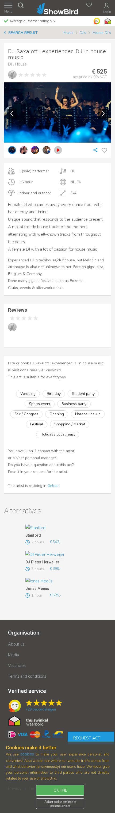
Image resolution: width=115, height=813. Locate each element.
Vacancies (17, 665)
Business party (74, 403)
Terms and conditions (27, 676)
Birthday (54, 393)
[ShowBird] (57, 7)
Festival (36, 424)
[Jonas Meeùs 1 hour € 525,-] (56, 581)
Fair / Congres (26, 414)
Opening (56, 414)
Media (13, 655)
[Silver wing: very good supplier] (12, 74)
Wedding (28, 393)
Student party (83, 393)
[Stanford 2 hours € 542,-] (56, 528)
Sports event (39, 403)
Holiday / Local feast (57, 434)
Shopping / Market (69, 424)
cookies (27, 754)
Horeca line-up (88, 414)
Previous (12, 114)
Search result (23, 32)
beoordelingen (40, 709)
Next (103, 114)
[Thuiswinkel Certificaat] (28, 720)
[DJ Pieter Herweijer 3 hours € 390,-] (56, 555)
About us (16, 644)
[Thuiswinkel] (107, 21)
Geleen (53, 485)
